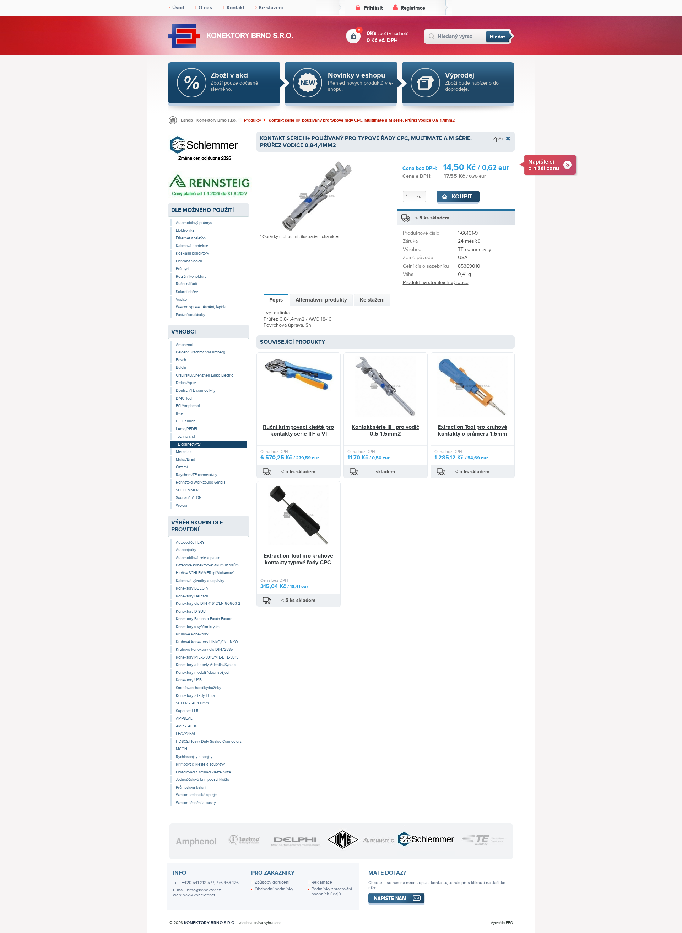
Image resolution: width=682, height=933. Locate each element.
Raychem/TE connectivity (196, 475)
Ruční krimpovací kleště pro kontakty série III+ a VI (298, 430)
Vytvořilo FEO (502, 923)
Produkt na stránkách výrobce (436, 282)
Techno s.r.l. (186, 436)
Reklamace (322, 882)
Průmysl (182, 268)
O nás (205, 8)
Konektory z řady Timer (195, 695)
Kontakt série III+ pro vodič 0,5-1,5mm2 (385, 430)
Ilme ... (181, 413)
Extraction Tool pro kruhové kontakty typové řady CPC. (298, 559)
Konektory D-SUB (191, 611)
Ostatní (182, 467)
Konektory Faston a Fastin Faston (204, 619)
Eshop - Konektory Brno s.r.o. (209, 120)
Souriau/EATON (189, 497)
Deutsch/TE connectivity (195, 390)
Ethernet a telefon (191, 238)
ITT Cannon (185, 421)
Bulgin (181, 367)
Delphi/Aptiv (186, 382)
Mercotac (183, 451)
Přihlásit (373, 8)
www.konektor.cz (199, 895)
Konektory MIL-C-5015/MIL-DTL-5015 (207, 657)
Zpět (498, 139)
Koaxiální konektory (192, 253)
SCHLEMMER (187, 490)
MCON (181, 749)
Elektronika (185, 230)
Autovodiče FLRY (190, 542)
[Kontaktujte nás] (549, 164)
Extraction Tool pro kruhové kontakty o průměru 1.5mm (472, 430)
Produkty (252, 120)
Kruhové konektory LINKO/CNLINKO (207, 642)
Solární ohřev (187, 291)
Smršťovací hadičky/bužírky (198, 688)
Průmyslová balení (191, 787)
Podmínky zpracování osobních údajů (332, 891)
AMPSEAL (184, 718)
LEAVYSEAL (186, 733)
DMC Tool (184, 398)
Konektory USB (189, 680)
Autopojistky (186, 550)
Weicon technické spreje (196, 795)
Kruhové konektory (192, 634)
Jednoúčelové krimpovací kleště (202, 779)
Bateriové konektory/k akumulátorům (207, 565)
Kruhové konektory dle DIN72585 (204, 649)
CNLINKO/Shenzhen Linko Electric (204, 375)
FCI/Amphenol (188, 406)
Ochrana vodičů (189, 261)
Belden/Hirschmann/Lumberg (200, 352)
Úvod (178, 8)
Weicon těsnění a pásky (196, 802)
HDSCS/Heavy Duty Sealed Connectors (209, 741)
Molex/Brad (185, 459)
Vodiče (181, 299)
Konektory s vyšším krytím (198, 626)
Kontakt (235, 8)
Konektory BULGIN (192, 588)
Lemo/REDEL (187, 429)
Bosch (181, 360)
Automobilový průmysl (194, 222)
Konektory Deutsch (192, 596)
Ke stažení (271, 8)
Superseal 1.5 (187, 711)
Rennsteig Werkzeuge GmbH (200, 482)
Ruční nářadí (186, 284)
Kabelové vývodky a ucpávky (200, 581)
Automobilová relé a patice (198, 557)
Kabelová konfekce (192, 246)
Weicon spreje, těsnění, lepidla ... (203, 307)
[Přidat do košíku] (458, 197)
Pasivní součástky (190, 315)
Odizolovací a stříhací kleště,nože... (205, 772)
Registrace (413, 8)
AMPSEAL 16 (186, 726)
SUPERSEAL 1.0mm (192, 703)
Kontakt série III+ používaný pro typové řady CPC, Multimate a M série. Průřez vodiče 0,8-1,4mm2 (362, 120)
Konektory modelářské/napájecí (202, 672)
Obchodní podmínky (274, 889)
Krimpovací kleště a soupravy (200, 764)
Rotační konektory (191, 276)
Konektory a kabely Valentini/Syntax (206, 664)
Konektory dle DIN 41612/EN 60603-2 (208, 603)
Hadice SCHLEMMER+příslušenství (204, 573)
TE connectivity (188, 444)
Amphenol (184, 344)
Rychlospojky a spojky (194, 757)
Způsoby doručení (272, 882)
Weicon (182, 505)
